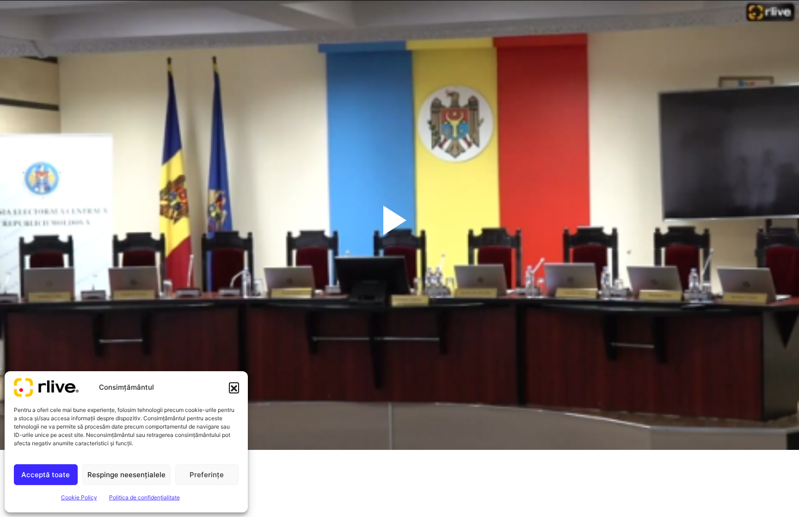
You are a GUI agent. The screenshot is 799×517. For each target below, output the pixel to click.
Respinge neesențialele (126, 474)
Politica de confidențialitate (144, 497)
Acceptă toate (45, 474)
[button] (234, 387)
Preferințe (207, 474)
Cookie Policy (79, 497)
